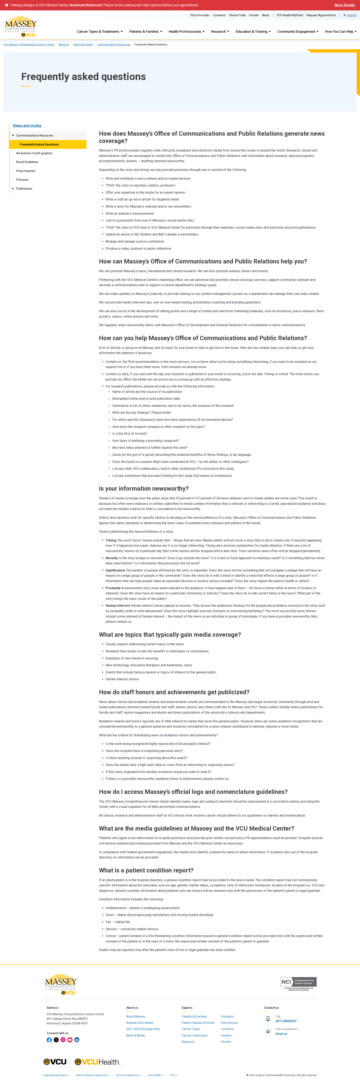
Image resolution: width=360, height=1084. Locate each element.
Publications (24, 188)
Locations (219, 15)
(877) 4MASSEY (286, 1021)
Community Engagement (296, 32)
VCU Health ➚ (156, 1075)
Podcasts (22, 179)
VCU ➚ (174, 1075)
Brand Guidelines (27, 162)
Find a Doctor (229, 1022)
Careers (226, 1035)
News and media (83, 44)
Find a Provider (200, 15)
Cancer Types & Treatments (98, 32)
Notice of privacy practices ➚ (92, 1075)
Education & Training (252, 32)
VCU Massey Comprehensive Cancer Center (28, 44)
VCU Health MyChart (290, 15)
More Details (345, 5)
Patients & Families (144, 32)
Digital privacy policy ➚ (56, 1075)
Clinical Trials (237, 15)
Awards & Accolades (139, 1022)
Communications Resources (113, 44)
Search (352, 15)
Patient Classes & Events (198, 1022)
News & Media (135, 1035)
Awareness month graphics (34, 153)
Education (227, 1016)
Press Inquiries (25, 171)
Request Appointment (321, 15)
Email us (281, 1033)
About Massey (135, 1016)
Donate (254, 15)
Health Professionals (185, 32)
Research (218, 32)
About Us (64, 44)
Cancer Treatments (195, 1035)
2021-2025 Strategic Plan (143, 1029)
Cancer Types (191, 1029)
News (265, 15)
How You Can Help (339, 32)
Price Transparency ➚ (128, 1075)
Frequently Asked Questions (39, 144)
